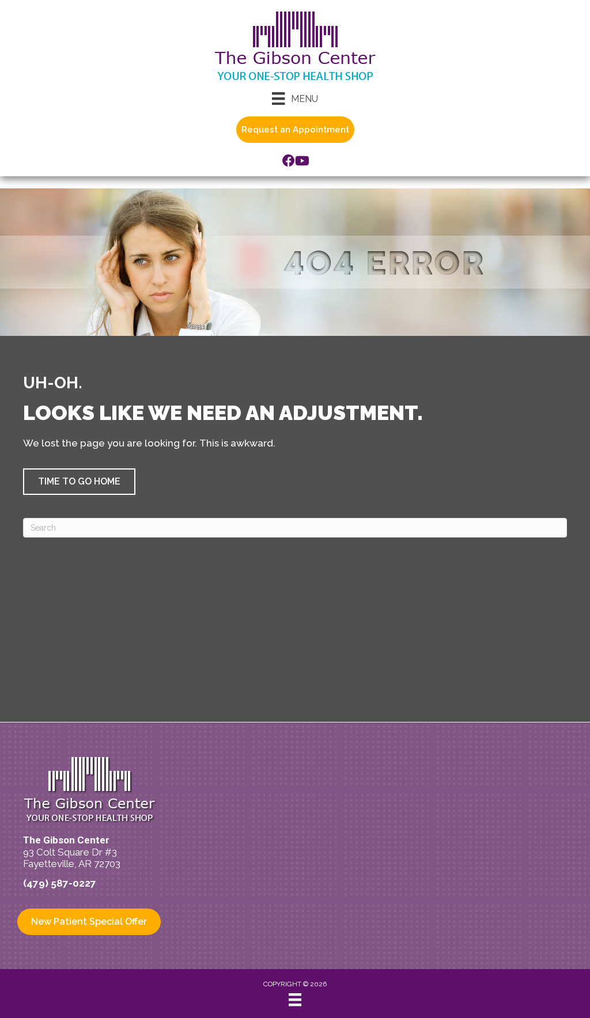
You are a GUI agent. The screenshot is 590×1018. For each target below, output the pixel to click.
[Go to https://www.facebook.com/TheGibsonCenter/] (288, 162)
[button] (79, 481)
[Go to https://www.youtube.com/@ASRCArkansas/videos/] (301, 162)
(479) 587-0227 (59, 883)
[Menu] (295, 999)
